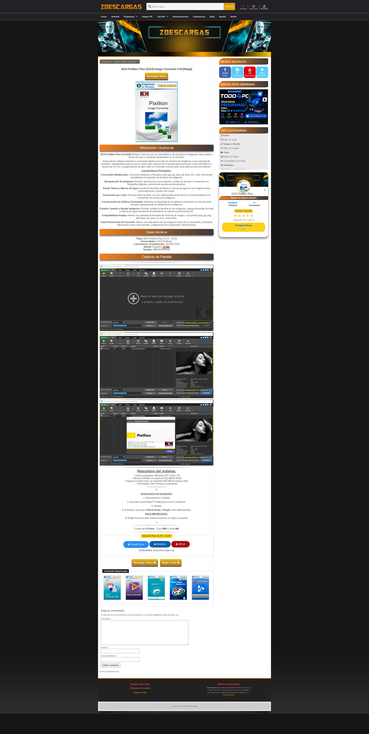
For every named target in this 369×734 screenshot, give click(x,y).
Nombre (104, 648)
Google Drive (137, 544)
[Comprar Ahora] (243, 228)
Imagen (117, 62)
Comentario (106, 619)
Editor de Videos (231, 156)
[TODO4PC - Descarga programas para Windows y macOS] (243, 106)
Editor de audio (229, 139)
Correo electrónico (109, 656)
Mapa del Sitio (140, 692)
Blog (212, 16)
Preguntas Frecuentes (140, 688)
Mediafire (161, 544)
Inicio (104, 16)
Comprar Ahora (243, 225)
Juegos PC (147, 16)
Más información (229, 695)
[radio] (235, 215)
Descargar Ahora (156, 76)
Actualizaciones (180, 16)
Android (115, 16)
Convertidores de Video (234, 161)
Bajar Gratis (169, 562)
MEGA (181, 544)
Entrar (234, 16)
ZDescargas (192, 706)
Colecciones (199, 16)
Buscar (229, 6)
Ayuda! (222, 16)
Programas (106, 62)
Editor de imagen (129, 62)
